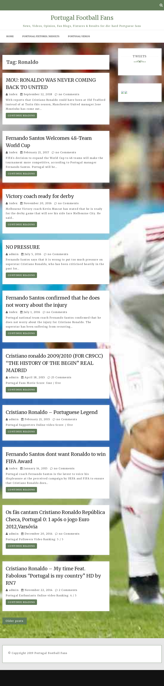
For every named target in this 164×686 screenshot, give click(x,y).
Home (10, 36)
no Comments (68, 94)
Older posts (15, 620)
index (13, 94)
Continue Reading (21, 115)
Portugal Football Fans (82, 17)
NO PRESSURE (23, 247)
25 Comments (61, 377)
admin (14, 254)
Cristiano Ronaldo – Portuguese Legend (52, 412)
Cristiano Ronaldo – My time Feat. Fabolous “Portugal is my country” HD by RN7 (53, 576)
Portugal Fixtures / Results (40, 36)
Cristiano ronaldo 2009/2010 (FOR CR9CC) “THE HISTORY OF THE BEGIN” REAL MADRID (54, 363)
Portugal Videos (79, 36)
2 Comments (68, 590)
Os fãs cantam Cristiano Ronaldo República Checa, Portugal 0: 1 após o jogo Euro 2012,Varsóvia (55, 519)
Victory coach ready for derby (40, 196)
